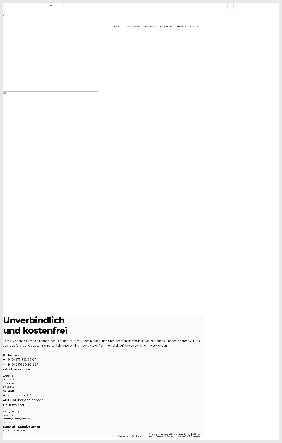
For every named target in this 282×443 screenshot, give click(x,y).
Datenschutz (177, 434)
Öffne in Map (8, 387)
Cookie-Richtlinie (192, 434)
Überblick (153, 434)
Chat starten (8, 379)
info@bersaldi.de (80, 6)
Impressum (164, 434)
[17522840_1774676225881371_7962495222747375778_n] (50, 86)
